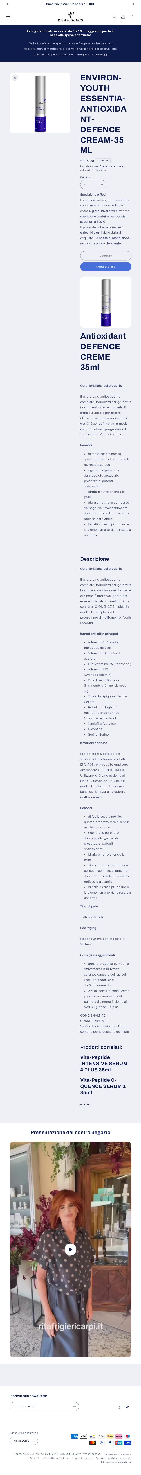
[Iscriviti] (74, 1406)
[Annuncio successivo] (134, 4)
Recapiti (34, 1458)
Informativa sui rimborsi (56, 1458)
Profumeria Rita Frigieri (36, 1454)
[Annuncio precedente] (7, 4)
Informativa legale (82, 1458)
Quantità (85, 177)
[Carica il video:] (70, 1250)
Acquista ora (105, 266)
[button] (8, 16)
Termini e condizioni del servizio (113, 1458)
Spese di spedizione (112, 166)
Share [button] (88, 1104)
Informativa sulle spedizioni (116, 1462)
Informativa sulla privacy (117, 1454)
